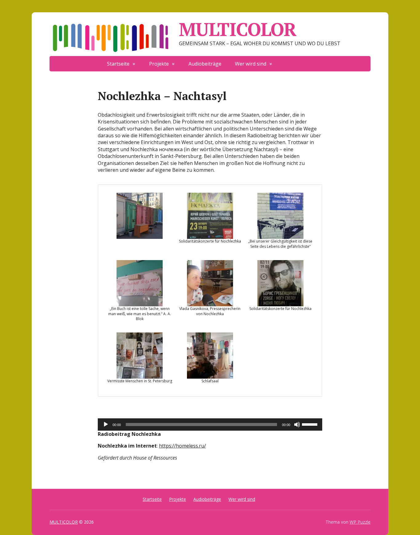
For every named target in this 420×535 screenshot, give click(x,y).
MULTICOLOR (237, 29)
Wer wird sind (250, 63)
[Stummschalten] (297, 424)
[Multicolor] (299, 61)
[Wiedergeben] (106, 424)
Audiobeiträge (204, 63)
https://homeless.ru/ (182, 445)
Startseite (118, 63)
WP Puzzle (360, 522)
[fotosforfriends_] (313, 61)
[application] (210, 424)
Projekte (159, 63)
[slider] (310, 423)
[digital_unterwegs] (286, 61)
